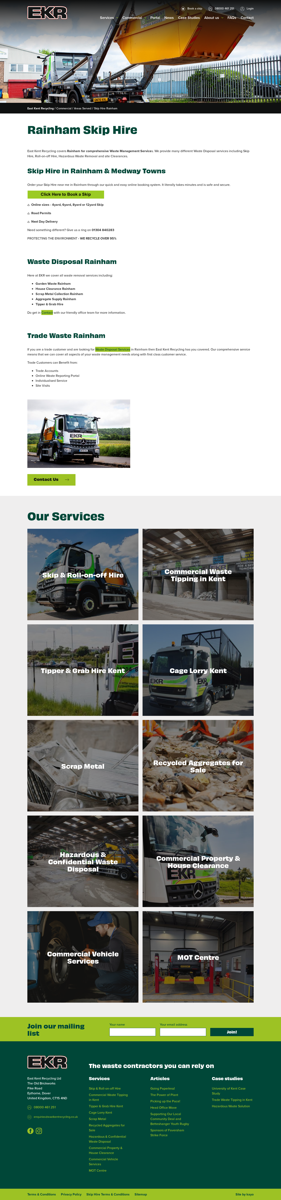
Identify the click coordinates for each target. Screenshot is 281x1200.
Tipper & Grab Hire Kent (106, 1106)
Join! (232, 1031)
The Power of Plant (164, 1094)
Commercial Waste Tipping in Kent (108, 1097)
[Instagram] (39, 1131)
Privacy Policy (71, 1194)
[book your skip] (65, 194)
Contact (247, 17)
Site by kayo (245, 1194)
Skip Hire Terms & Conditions (108, 1194)
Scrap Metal (97, 1119)
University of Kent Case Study (229, 1091)
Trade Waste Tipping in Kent (232, 1099)
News (169, 17)
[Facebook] (30, 1131)
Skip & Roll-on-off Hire (105, 1088)
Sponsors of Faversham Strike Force (167, 1132)
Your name (117, 1024)
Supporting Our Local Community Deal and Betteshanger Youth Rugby (169, 1119)
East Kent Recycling (40, 108)
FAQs (232, 17)
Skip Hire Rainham (105, 108)
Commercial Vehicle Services (103, 1161)
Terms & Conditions (41, 1194)
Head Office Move (163, 1107)
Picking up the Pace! (165, 1101)
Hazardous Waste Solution (231, 1106)
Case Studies (189, 17)
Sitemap (141, 1194)
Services (107, 17)
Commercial (132, 17)
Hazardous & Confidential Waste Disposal (107, 1139)
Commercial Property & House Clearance (105, 1150)
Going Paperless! (162, 1088)
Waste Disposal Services (112, 349)
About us (211, 17)
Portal (155, 17)
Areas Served (82, 108)
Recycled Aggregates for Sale (107, 1127)
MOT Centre (98, 1170)
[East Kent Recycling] (47, 12)
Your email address (173, 1024)
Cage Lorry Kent (100, 1112)
